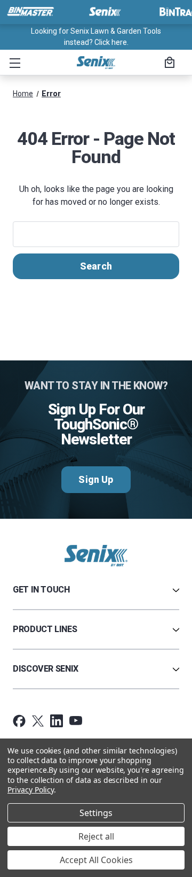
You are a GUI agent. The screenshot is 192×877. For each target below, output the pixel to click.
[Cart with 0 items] (168, 63)
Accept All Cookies (96, 860)
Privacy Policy (30, 789)
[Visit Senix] (104, 11)
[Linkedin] (56, 720)
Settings (96, 813)
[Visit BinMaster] (30, 11)
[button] (13, 62)
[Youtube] (75, 720)
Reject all (96, 836)
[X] (37, 720)
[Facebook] (19, 720)
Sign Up (95, 479)
